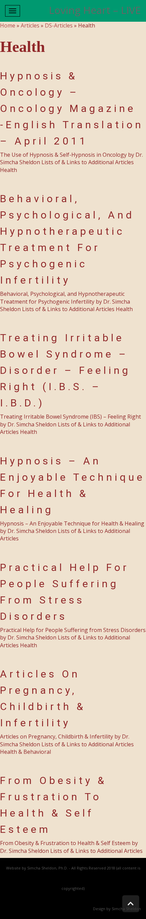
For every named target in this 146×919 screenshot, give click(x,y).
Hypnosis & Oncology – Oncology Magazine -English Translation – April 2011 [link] (72, 108)
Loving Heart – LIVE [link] (95, 10)
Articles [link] (30, 25)
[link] (130, 903)
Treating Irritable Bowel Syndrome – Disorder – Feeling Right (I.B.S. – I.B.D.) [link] (65, 370)
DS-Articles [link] (59, 25)
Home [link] (7, 25)
